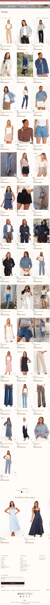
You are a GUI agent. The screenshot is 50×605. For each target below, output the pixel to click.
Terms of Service (23, 590)
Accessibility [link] (3, 565)
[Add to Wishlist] (15, 44)
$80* (29, 0)
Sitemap (38, 590)
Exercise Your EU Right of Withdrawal (5, 567)
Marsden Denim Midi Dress (30, 541)
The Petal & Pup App (23, 560)
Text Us (2, 560)
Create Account (41, 559)
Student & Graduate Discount (25, 565)
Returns (2, 563)
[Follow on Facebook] (20, 596)
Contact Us (3, 559)
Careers (21, 559)
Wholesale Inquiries (23, 563)
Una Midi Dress (4, 541)
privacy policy (18, 585)
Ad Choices (18, 590)
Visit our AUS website (23, 569)
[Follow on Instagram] (23, 596)
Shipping (2, 562)
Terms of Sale (29, 590)
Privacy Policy (13, 590)
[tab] (25, 497)
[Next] (28, 492)
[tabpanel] (25, 524)
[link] (25, 6)
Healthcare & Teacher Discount (23, 567)
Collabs (21, 562)
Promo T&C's (34, 590)
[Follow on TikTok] (29, 596)
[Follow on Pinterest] (26, 596)
